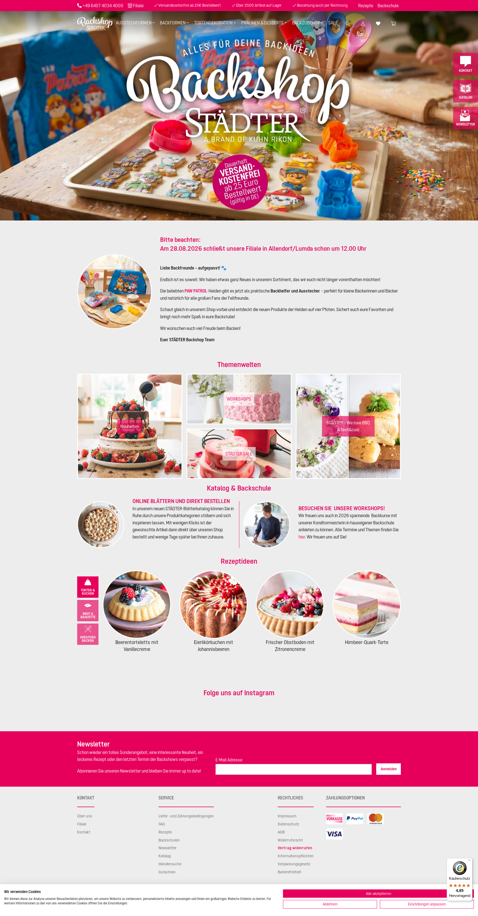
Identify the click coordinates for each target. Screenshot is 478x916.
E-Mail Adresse (228, 759)
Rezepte (365, 5)
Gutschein (167, 872)
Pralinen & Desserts (262, 22)
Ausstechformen (134, 22)
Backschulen (169, 840)
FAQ (162, 824)
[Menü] (469, 861)
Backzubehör (306, 22)
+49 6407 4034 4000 (102, 5)
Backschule (388, 5)
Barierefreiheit (289, 872)
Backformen (173, 22)
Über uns (84, 816)
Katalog (465, 97)
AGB (281, 832)
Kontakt (465, 70)
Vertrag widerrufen (295, 848)
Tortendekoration (213, 22)
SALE (333, 22)
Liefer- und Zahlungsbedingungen (186, 816)
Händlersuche (170, 864)
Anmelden (389, 769)
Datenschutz (288, 824)
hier (301, 536)
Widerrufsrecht (290, 840)
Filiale (138, 5)
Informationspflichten (296, 856)
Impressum (287, 816)
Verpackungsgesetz (294, 864)
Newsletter (465, 124)
